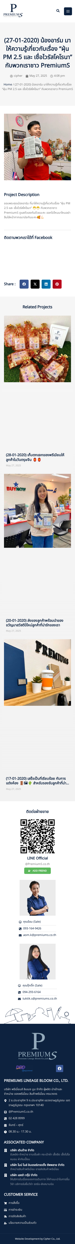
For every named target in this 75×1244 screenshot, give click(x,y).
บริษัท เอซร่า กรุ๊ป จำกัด (23, 1175)
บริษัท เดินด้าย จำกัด (22, 1150)
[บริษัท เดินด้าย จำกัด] (5, 1150)
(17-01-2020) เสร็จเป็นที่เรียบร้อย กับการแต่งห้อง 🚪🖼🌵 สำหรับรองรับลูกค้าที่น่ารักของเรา (36, 783)
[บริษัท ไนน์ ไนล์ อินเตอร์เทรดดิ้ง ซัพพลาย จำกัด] (5, 1165)
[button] (58, 11)
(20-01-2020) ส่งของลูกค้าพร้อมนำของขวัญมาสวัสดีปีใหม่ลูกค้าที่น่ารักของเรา (34, 623)
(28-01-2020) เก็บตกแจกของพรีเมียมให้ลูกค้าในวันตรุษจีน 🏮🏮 (35, 457)
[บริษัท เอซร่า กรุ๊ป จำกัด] (5, 1175)
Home (8, 84)
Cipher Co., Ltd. (51, 1239)
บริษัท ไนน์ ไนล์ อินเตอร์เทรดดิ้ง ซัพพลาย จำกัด (37, 1165)
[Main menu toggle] (68, 11)
